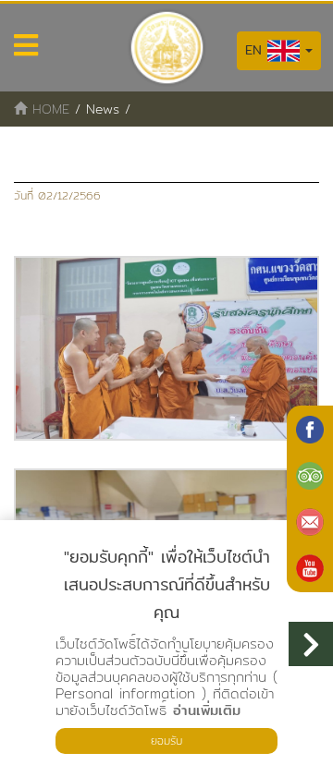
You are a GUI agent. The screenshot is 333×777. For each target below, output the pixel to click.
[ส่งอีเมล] (310, 522)
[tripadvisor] (310, 476)
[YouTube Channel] (310, 568)
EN (256, 50)
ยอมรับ (166, 740)
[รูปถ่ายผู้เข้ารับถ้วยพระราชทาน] (166, 348)
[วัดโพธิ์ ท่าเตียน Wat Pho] (310, 430)
